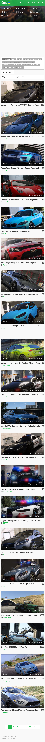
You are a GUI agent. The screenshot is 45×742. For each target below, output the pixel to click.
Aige (4, 649)
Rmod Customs (8, 202)
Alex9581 (6, 265)
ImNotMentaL (7, 618)
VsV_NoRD (6, 365)
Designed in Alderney (8, 736)
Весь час (7, 72)
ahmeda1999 (7, 428)
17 (34, 727)
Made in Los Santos (8, 739)
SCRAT (5, 107)
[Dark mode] (39, 3)
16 (30, 727)
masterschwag (7, 491)
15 (25, 727)
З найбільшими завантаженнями (22, 77)
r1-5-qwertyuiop (8, 681)
